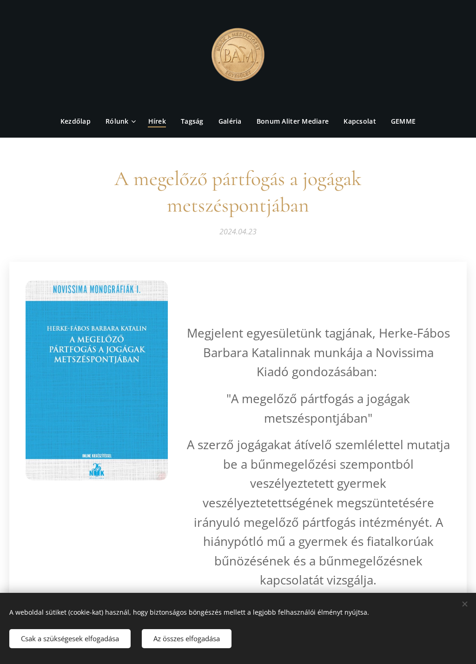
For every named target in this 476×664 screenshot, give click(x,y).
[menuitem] (79, 121)
